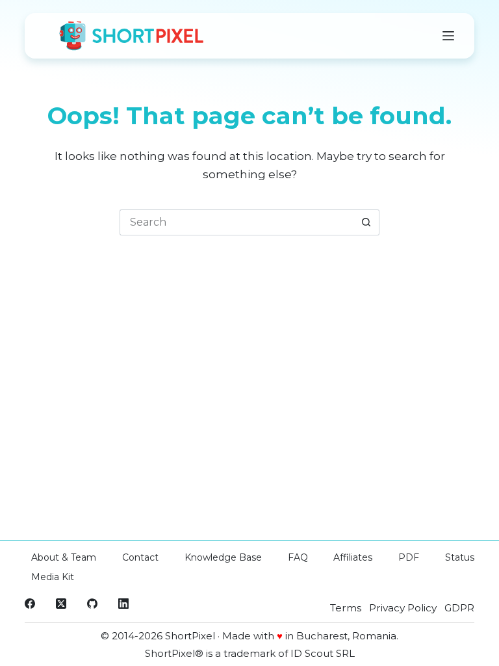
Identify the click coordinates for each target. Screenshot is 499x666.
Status (459, 557)
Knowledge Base (223, 557)
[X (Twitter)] (61, 603)
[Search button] (366, 222)
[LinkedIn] (123, 603)
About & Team (63, 557)
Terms (345, 608)
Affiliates (352, 557)
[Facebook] (30, 603)
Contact (140, 557)
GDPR (459, 608)
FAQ (298, 557)
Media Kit (52, 577)
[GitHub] (92, 603)
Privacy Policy (403, 608)
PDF (408, 557)
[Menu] (448, 36)
